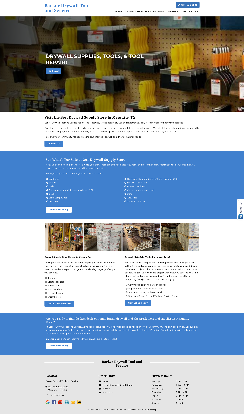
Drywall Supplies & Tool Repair (144, 11)
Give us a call (53, 339)
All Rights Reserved (136, 410)
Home (118, 11)
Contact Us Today (59, 209)
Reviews (173, 11)
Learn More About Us (59, 303)
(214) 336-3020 (188, 5)
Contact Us (188, 11)
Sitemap (152, 410)
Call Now (53, 71)
